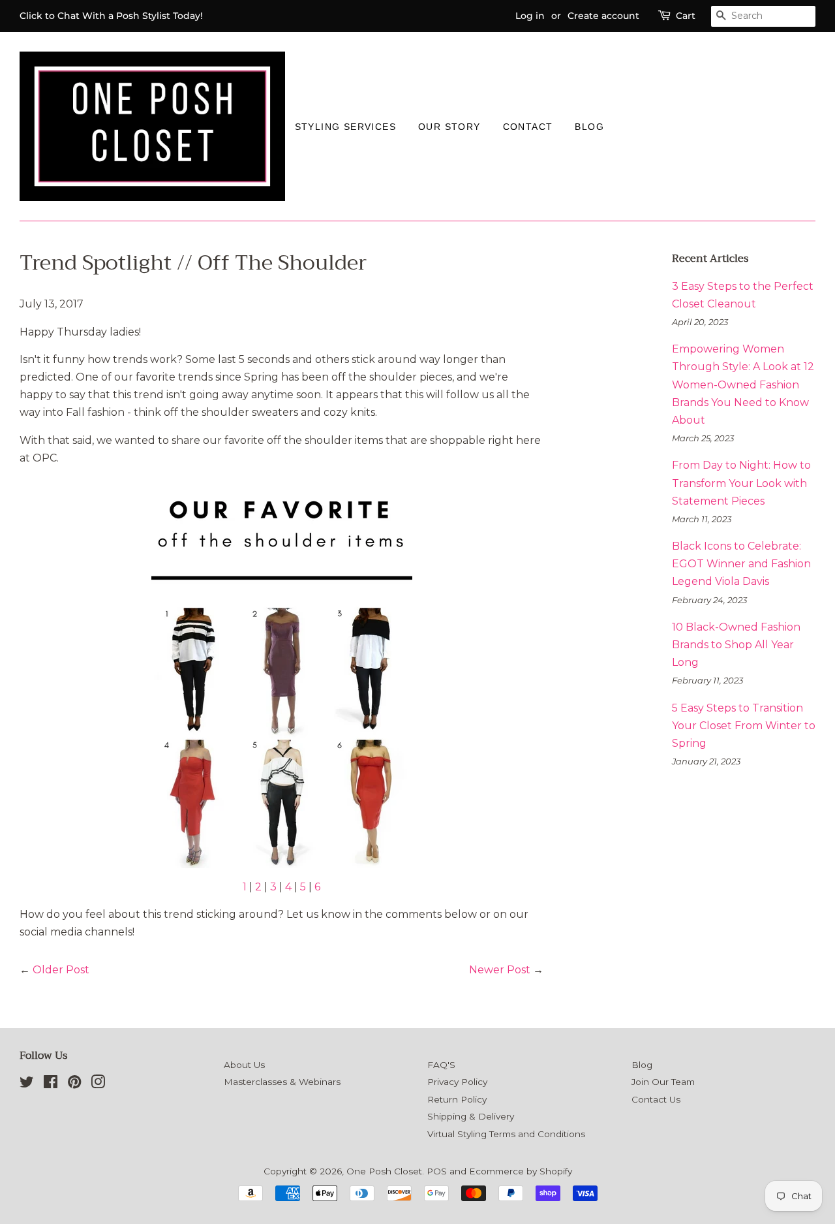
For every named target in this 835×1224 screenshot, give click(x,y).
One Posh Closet (384, 1171)
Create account (603, 16)
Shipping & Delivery (470, 1116)
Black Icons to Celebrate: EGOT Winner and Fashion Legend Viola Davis (741, 564)
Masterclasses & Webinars (282, 1081)
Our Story (449, 126)
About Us (244, 1064)
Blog (589, 126)
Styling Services (345, 126)
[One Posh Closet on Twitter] (27, 1084)
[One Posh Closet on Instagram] (98, 1084)
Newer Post (499, 970)
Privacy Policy (457, 1081)
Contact (528, 126)
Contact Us (655, 1099)
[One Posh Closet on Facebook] (50, 1084)
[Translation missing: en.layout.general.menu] (626, 126)
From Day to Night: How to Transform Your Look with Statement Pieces (741, 483)
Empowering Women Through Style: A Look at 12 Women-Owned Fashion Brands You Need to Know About (743, 384)
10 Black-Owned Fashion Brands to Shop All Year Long (736, 644)
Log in (530, 16)
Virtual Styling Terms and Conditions (506, 1134)
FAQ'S (441, 1064)
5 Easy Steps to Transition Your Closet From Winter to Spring (743, 725)
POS (437, 1171)
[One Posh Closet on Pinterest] (74, 1084)
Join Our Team (663, 1081)
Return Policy (457, 1099)
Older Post (61, 970)
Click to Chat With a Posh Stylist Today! (111, 16)
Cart (685, 16)
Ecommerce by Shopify (520, 1171)
